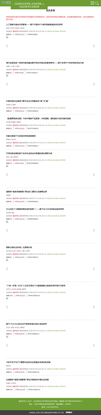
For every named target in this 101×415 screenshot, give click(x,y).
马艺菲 (12, 28)
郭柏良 (17, 28)
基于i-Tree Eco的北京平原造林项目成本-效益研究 (26, 324)
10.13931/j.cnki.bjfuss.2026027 (55, 108)
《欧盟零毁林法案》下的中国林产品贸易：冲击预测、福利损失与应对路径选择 (38, 118)
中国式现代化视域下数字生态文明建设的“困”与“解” (27, 101)
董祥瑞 (8, 366)
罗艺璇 (8, 122)
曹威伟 (8, 139)
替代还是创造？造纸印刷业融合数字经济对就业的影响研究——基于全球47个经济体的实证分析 (45, 63)
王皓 (11, 157)
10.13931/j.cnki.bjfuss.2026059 (55, 125)
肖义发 (13, 251)
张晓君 (19, 122)
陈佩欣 (13, 122)
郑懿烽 (8, 195)
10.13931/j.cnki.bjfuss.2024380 (55, 31)
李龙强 (13, 383)
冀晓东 (22, 327)
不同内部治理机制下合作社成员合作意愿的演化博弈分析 (29, 153)
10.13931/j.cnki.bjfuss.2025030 (55, 160)
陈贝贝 (17, 327)
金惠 (7, 28)
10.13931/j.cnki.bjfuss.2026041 (55, 198)
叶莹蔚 (17, 66)
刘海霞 (8, 105)
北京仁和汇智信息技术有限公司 (48, 413)
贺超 (7, 157)
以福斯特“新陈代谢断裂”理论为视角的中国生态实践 (27, 380)
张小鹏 (8, 251)
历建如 (8, 383)
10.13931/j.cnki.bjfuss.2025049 (55, 331)
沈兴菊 (13, 289)
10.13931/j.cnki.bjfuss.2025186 (55, 69)
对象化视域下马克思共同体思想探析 (21, 136)
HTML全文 (18, 34)
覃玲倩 (13, 139)
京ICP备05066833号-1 (73, 401)
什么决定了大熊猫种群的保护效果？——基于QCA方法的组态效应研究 (35, 209)
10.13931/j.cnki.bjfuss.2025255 (55, 216)
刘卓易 (8, 213)
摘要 (7, 34)
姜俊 (12, 327)
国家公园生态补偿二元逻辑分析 (19, 247)
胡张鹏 (19, 289)
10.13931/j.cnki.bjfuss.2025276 (55, 386)
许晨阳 (13, 105)
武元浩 (8, 327)
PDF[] (31, 34)
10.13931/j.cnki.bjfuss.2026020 (55, 143)
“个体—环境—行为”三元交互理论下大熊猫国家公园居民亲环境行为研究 (35, 286)
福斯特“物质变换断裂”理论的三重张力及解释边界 (26, 192)
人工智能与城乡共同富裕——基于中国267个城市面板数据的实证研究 (34, 24)
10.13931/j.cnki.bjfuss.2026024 (55, 254)
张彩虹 (22, 28)
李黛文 (19, 251)
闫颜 (23, 251)
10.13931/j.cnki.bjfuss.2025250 (55, 369)
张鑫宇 (8, 66)
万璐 (12, 66)
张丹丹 (8, 289)
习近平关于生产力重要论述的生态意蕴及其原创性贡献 (28, 362)
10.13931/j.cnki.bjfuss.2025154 (55, 292)
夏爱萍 (24, 289)
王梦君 (27, 251)
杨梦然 (16, 157)
